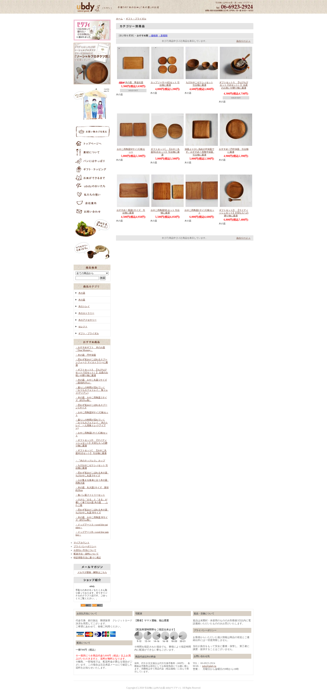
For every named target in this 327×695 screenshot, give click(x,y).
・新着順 (162, 35)
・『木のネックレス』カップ (90, 460)
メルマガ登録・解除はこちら (92, 572)
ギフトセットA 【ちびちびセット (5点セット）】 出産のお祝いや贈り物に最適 (233, 85)
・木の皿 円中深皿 (86, 355)
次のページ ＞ (243, 41)
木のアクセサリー (87, 320)
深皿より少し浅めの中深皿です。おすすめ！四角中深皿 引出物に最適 (200, 152)
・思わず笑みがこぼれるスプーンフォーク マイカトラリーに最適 (92, 362)
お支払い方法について (85, 550)
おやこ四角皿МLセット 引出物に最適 (165, 211)
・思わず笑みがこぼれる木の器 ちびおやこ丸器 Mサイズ (93, 511)
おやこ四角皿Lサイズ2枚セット (199, 211)
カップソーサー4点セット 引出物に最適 (165, 84)
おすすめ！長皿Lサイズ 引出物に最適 (131, 211)
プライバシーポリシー (85, 546)
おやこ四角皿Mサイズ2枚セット (131, 150)
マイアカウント (82, 542)
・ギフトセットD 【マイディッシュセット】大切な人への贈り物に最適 (91, 443)
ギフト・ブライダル (88, 333)
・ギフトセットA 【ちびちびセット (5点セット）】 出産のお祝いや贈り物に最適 (92, 372)
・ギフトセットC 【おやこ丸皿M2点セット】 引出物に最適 (91, 452)
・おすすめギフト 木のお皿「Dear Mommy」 (90, 349)
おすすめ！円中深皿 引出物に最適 (233, 150)
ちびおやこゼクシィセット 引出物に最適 (199, 84)
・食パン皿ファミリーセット (90, 495)
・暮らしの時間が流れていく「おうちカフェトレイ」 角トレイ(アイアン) (92, 390)
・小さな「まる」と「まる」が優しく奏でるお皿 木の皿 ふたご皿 (92, 502)
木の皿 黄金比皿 (134, 82)
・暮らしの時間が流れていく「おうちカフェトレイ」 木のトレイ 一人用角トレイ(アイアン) (92, 423)
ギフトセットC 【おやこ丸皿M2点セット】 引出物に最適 (165, 152)
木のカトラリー (86, 313)
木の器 (81, 293)
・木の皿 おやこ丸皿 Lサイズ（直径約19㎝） (91, 381)
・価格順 (153, 35)
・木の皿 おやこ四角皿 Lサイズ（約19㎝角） (91, 399)
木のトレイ (84, 306)
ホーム (119, 18)
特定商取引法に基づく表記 (87, 557)
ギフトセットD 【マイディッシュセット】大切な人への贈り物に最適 (233, 213)
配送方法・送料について (86, 553)
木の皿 (81, 299)
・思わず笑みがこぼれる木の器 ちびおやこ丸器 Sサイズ (93, 474)
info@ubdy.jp (209, 666)
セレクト (82, 326)
